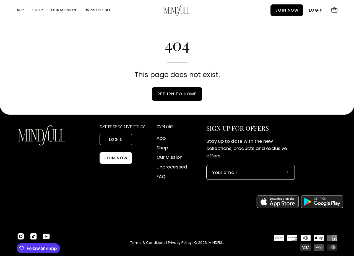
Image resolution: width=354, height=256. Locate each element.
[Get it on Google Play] (322, 202)
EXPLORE (165, 126)
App (161, 138)
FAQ (161, 176)
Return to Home (177, 94)
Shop (162, 147)
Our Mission (170, 157)
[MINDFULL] (177, 10)
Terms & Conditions (147, 242)
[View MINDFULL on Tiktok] (33, 236)
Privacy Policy (180, 242)
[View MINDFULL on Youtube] (46, 236)
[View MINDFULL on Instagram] (21, 236)
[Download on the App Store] (277, 202)
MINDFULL (216, 242)
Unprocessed (172, 166)
